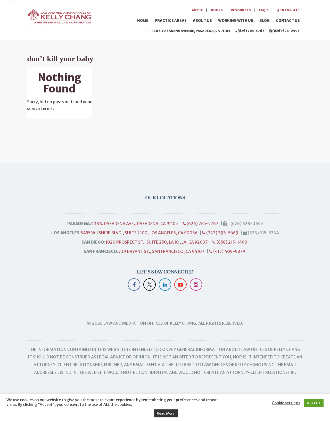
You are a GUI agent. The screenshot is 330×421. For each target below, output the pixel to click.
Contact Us (288, 21)
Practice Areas (171, 21)
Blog (264, 21)
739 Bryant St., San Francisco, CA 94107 (161, 251)
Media (197, 10)
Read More (166, 413)
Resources (241, 10)
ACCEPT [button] (313, 403)
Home (142, 21)
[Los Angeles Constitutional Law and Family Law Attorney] (59, 15)
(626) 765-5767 (250, 31)
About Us (202, 21)
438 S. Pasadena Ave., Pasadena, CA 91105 (134, 223)
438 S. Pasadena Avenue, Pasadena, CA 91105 (190, 31)
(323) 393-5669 (221, 232)
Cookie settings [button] (286, 403)
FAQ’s (264, 10)
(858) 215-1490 (231, 242)
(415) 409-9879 (228, 251)
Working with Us (235, 21)
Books (217, 10)
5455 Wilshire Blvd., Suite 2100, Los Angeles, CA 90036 (139, 232)
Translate (289, 10)
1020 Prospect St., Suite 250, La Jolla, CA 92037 (156, 242)
